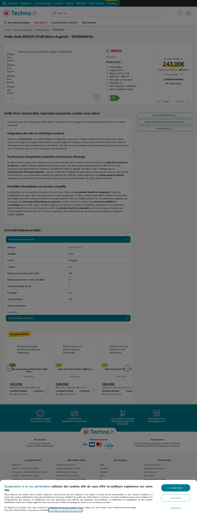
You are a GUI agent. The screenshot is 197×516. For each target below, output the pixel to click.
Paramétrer (175, 508)
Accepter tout (175, 488)
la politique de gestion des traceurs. (65, 510)
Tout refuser (175, 498)
